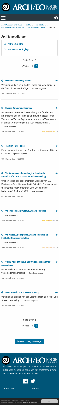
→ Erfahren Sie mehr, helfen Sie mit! (20, 373)
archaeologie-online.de (11, 25)
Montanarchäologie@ (18, 49)
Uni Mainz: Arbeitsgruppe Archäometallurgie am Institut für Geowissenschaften (24, 236)
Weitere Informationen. (30, 403)
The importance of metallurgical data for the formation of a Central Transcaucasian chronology (24, 175)
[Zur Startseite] (29, 6)
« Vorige (25, 66)
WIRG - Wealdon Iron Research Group (22, 292)
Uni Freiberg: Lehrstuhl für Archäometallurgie (26, 210)
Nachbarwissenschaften (12, 27)
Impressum (9, 388)
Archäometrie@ (15, 43)
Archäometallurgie (36, 27)
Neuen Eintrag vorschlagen (30, 341)
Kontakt (36, 388)
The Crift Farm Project (15, 145)
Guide (28, 25)
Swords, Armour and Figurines (19, 107)
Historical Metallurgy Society (18, 80)
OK (49, 401)
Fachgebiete (40, 25)
